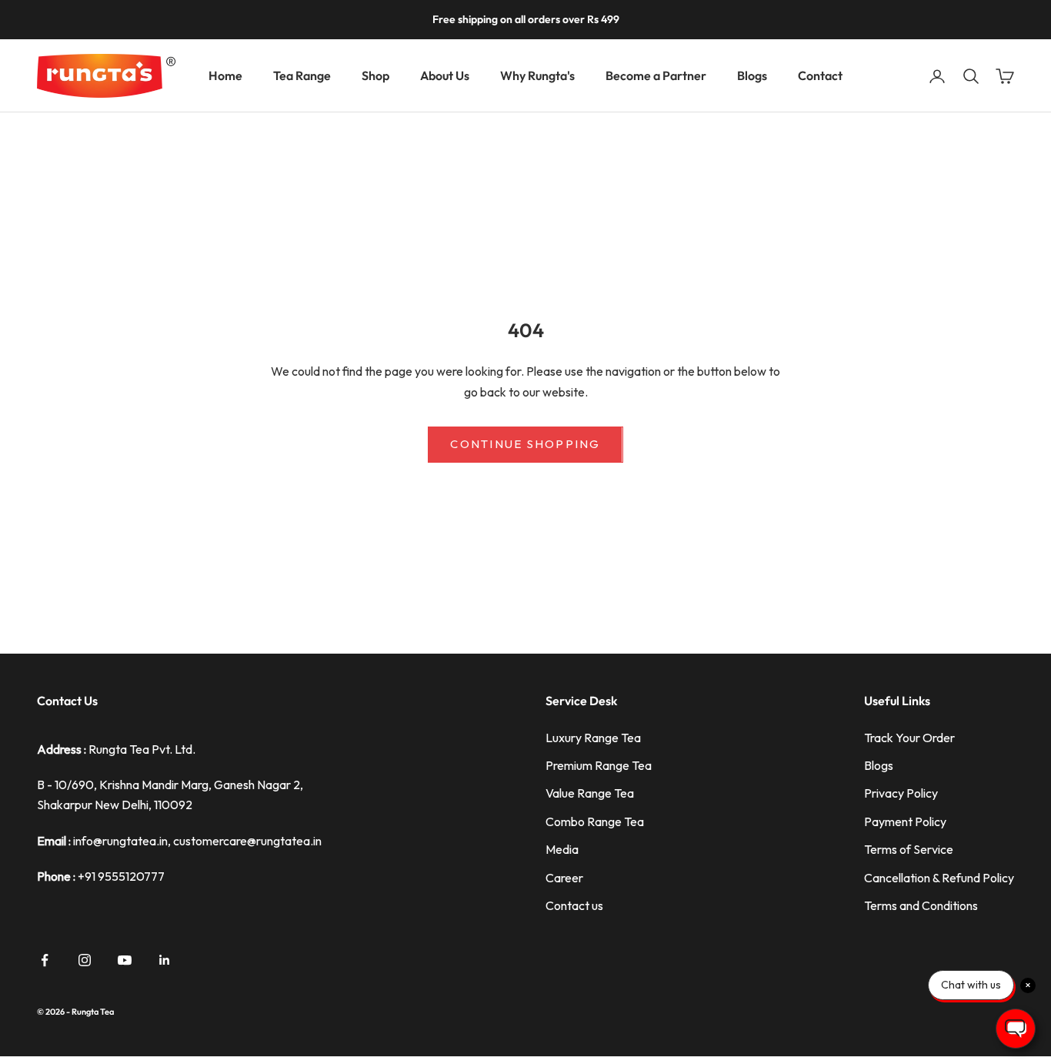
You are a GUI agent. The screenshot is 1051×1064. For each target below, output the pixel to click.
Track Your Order (909, 737)
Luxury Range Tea (593, 737)
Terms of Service (908, 849)
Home (225, 75)
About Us (444, 75)
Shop (375, 75)
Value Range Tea (590, 793)
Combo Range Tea (595, 821)
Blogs (752, 75)
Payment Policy (905, 821)
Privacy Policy (901, 793)
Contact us (574, 905)
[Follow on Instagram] (84, 960)
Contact (820, 75)
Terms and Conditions (921, 905)
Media (562, 849)
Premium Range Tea (599, 765)
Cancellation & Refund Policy (939, 877)
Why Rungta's (537, 75)
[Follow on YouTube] (124, 960)
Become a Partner (656, 75)
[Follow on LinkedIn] (164, 960)
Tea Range (302, 75)
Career (564, 877)
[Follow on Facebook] (44, 960)
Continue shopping (525, 444)
